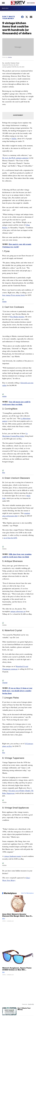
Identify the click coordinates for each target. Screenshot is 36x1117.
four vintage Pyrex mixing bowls (13, 295)
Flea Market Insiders (17, 316)
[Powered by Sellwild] (31, 1004)
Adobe (10, 57)
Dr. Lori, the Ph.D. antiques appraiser (15, 158)
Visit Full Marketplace (27, 893)
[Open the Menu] (3, 2)
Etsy (3, 472)
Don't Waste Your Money (8, 17)
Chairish (4, 682)
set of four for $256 (10, 538)
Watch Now (30, 3)
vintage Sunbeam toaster (12, 856)
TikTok (13, 138)
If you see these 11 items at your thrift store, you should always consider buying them (17, 691)
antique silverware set (17, 611)
